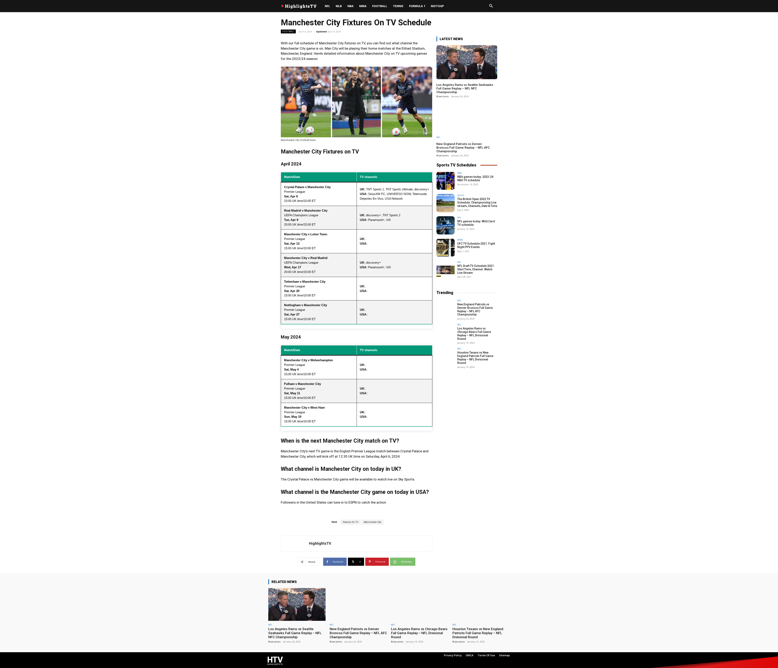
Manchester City (372, 522)
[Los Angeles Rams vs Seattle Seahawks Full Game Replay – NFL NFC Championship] (466, 62)
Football (288, 31)
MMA (460, 240)
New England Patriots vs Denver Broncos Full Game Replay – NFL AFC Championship (463, 147)
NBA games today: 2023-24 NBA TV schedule (475, 178)
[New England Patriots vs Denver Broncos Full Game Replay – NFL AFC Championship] (466, 121)
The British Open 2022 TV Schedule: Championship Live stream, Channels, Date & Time (477, 202)
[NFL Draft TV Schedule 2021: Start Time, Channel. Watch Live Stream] (445, 270)
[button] (491, 6)
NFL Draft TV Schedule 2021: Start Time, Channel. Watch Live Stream (476, 269)
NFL (438, 78)
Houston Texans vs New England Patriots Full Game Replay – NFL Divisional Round (475, 357)
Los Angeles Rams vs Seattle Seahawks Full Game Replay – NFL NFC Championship (464, 88)
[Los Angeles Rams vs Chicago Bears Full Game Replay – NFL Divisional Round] (445, 332)
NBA (459, 173)
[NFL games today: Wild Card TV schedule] (445, 225)
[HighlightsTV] (295, 543)
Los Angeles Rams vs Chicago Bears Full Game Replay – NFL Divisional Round (474, 333)
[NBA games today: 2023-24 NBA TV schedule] (445, 181)
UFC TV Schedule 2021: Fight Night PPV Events (476, 245)
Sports (460, 195)
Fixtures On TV (350, 522)
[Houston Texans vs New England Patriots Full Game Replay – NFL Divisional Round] (445, 356)
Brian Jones (442, 96)
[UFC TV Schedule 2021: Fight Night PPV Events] (445, 248)
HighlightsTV (320, 543)
